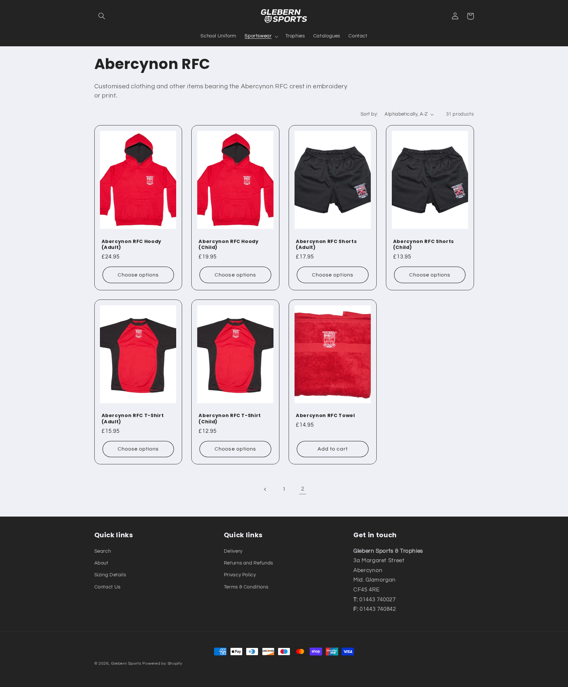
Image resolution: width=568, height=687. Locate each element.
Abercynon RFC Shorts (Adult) (326, 244)
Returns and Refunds (248, 563)
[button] (101, 16)
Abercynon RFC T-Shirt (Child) (230, 418)
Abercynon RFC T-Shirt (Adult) (133, 418)
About (101, 563)
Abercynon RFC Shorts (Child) (423, 244)
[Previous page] (265, 489)
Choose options (138, 274)
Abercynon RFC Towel (325, 415)
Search (102, 551)
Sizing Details (110, 574)
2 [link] (302, 489)
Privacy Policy (240, 574)
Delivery (233, 551)
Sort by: (369, 114)
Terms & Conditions (246, 587)
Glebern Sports (126, 663)
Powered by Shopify (162, 663)
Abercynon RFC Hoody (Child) (229, 244)
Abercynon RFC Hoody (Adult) (132, 244)
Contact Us (107, 587)
